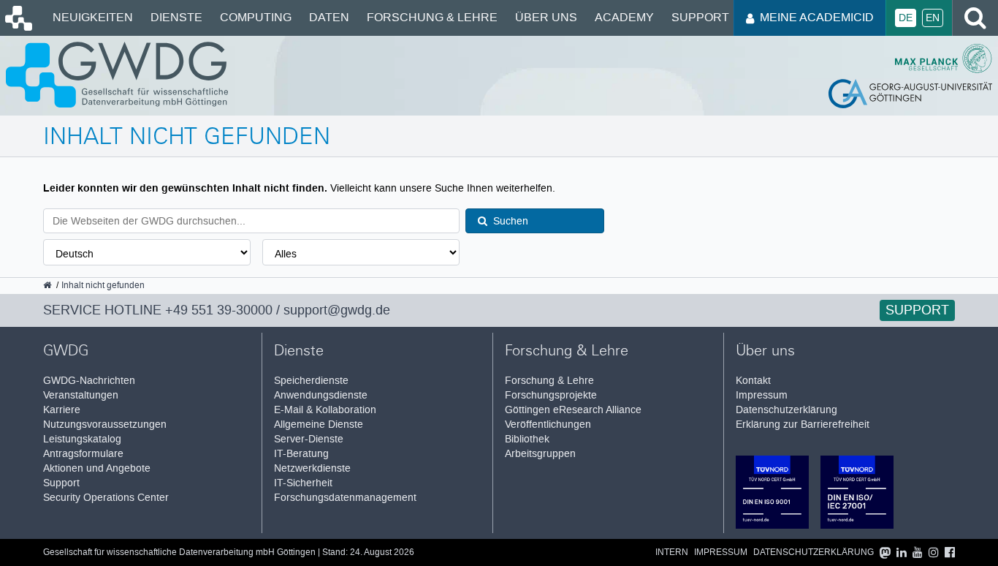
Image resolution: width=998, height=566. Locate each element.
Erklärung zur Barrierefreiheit (802, 424)
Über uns (546, 17)
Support (700, 17)
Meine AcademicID (817, 17)
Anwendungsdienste (320, 395)
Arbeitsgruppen (540, 453)
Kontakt (753, 380)
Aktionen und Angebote (97, 468)
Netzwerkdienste (312, 468)
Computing (256, 17)
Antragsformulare (83, 453)
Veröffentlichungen (548, 424)
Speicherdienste (311, 380)
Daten (329, 17)
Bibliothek (527, 439)
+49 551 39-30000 (219, 310)
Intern (671, 552)
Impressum (762, 395)
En (933, 17)
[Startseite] (17, 27)
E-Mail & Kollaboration (325, 409)
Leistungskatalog (82, 439)
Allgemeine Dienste (318, 424)
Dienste (176, 17)
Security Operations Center (106, 497)
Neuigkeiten (93, 17)
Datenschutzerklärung (786, 409)
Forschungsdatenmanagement (345, 497)
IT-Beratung (301, 453)
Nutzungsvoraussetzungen (105, 424)
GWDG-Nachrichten (89, 380)
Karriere (61, 409)
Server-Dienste (308, 439)
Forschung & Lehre (432, 17)
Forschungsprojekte (551, 395)
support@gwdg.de (336, 310)
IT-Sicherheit (303, 483)
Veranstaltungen (80, 395)
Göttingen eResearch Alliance (573, 409)
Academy (624, 17)
